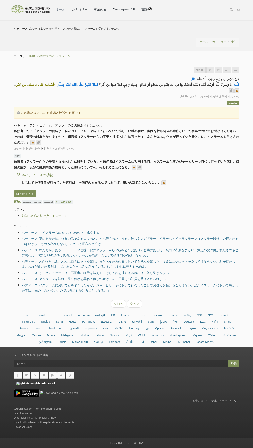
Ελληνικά (196, 335)
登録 (234, 363)
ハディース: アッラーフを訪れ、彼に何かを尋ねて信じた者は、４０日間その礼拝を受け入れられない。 (95, 279)
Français (126, 314)
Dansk (153, 341)
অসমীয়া (214, 321)
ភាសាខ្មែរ (98, 341)
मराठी (141, 341)
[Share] (210, 70)
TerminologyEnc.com (48, 408)
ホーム (60, 9)
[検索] (231, 10)
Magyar (21, 335)
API (236, 400)
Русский (157, 314)
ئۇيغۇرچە (100, 314)
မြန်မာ (163, 321)
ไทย (175, 321)
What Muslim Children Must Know (35, 417)
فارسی (224, 314)
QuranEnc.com (23, 408)
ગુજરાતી (74, 328)
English (41, 314)
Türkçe (141, 314)
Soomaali (175, 328)
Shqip (227, 321)
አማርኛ (39, 328)
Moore (51, 335)
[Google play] (53, 375)
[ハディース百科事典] (30, 9)
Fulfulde (84, 335)
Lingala (62, 341)
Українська (230, 335)
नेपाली (106, 328)
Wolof (141, 335)
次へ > (134, 304)
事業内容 (100, 9)
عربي (28, 314)
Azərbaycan (177, 335)
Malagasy (67, 335)
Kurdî (59, 321)
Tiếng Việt (28, 321)
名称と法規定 (45, 56)
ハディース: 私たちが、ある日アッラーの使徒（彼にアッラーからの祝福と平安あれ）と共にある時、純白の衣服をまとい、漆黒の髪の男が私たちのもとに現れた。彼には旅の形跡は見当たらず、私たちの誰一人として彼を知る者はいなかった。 (130, 252)
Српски (159, 328)
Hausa (72, 321)
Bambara (114, 341)
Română (229, 328)
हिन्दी (199, 314)
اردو (54, 314)
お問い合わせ (218, 400)
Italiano (99, 335)
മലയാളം (106, 321)
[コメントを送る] (236, 90)
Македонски (80, 341)
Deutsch (189, 321)
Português (88, 321)
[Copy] (231, 90)
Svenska (24, 328)
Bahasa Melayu (205, 341)
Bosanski (173, 314)
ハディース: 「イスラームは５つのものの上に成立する (60, 232)
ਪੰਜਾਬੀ (129, 341)
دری (147, 328)
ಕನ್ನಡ (129, 335)
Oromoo (115, 335)
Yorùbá (119, 328)
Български (157, 335)
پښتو (203, 321)
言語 (144, 9)
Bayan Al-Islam (23, 426)
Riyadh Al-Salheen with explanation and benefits (44, 422)
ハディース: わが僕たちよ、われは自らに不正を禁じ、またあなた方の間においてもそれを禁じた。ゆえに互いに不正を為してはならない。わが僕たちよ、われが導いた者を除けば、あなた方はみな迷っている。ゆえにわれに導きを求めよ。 (128, 264)
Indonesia (83, 314)
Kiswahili (137, 321)
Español (67, 314)
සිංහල (188, 314)
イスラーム (63, 56)
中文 (211, 314)
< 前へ (118, 304)
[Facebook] (18, 375)
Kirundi (167, 341)
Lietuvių (134, 328)
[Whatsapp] (35, 375)
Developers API (124, 9)
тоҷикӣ (191, 328)
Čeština (36, 335)
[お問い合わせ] (238, 10)
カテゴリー (80, 9)
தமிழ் (151, 321)
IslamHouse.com (24, 413)
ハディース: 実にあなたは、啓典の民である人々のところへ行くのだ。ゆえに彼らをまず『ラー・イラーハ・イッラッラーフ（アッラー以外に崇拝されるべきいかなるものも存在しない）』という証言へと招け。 (130, 241)
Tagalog (45, 321)
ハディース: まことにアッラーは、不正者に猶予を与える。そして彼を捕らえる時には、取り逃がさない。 (97, 273)
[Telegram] (44, 375)
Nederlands (56, 328)
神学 (233, 41)
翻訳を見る (26, 193)
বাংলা (113, 314)
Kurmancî (184, 341)
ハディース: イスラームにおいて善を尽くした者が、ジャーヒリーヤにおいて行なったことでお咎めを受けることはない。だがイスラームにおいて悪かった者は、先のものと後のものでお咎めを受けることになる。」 (130, 287)
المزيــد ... (233, 102)
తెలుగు (122, 321)
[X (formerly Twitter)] (26, 375)
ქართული (45, 341)
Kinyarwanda (210, 328)
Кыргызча (91, 328)
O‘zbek (212, 335)
